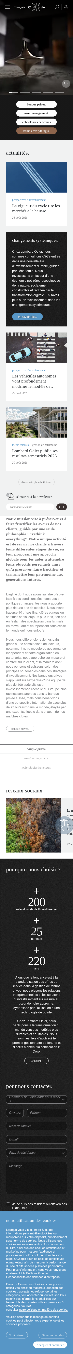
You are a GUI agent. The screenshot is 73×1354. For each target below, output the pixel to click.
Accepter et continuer (50, 1345)
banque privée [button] (36, 749)
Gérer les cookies (53, 1335)
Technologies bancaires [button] (36, 767)
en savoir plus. (27, 316)
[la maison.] (36, 957)
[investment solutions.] (36, 898)
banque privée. (20, 728)
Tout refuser (17, 1335)
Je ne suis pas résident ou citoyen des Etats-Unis (39, 1206)
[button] (3, 47)
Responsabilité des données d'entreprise (33, 1277)
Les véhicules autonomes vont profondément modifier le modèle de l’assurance (34, 384)
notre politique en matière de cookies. (43, 1309)
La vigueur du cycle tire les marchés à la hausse (36, 208)
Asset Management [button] (36, 758)
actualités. (17, 153)
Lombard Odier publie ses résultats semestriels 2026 (35, 453)
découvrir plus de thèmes (36, 482)
